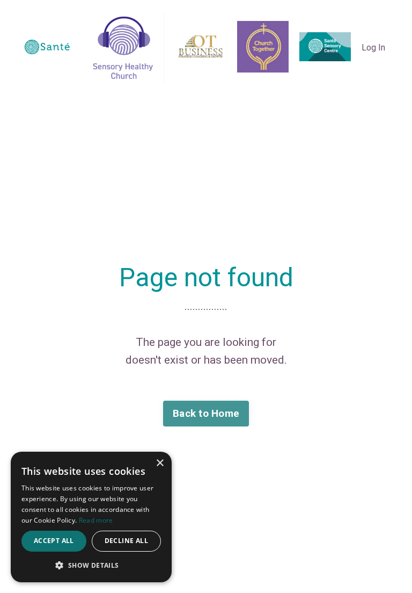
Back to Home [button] (206, 413)
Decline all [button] (126, 540)
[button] (91, 565)
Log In (373, 47)
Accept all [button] (54, 540)
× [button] (160, 463)
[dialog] (91, 517)
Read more (96, 520)
